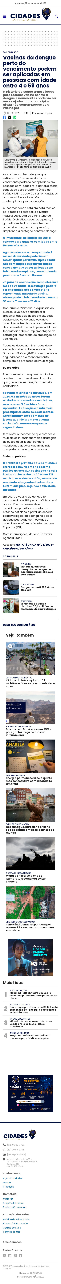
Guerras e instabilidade (18, 873)
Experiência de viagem (17, 824)
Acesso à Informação (15, 1223)
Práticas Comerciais (14, 1207)
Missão (7, 1182)
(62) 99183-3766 (15, 1149)
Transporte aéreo (20, 1005)
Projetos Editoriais (13, 1203)
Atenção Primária (19, 1033)
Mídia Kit (8, 1199)
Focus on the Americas (18, 726)
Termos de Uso (11, 1232)
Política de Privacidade (16, 1219)
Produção (8, 1186)
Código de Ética (12, 1227)
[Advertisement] (30, 38)
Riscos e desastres (20, 1019)
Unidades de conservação (20, 921)
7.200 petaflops (18, 990)
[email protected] (16, 1154)
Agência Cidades (12, 1178)
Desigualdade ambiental (19, 677)
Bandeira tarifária (15, 775)
